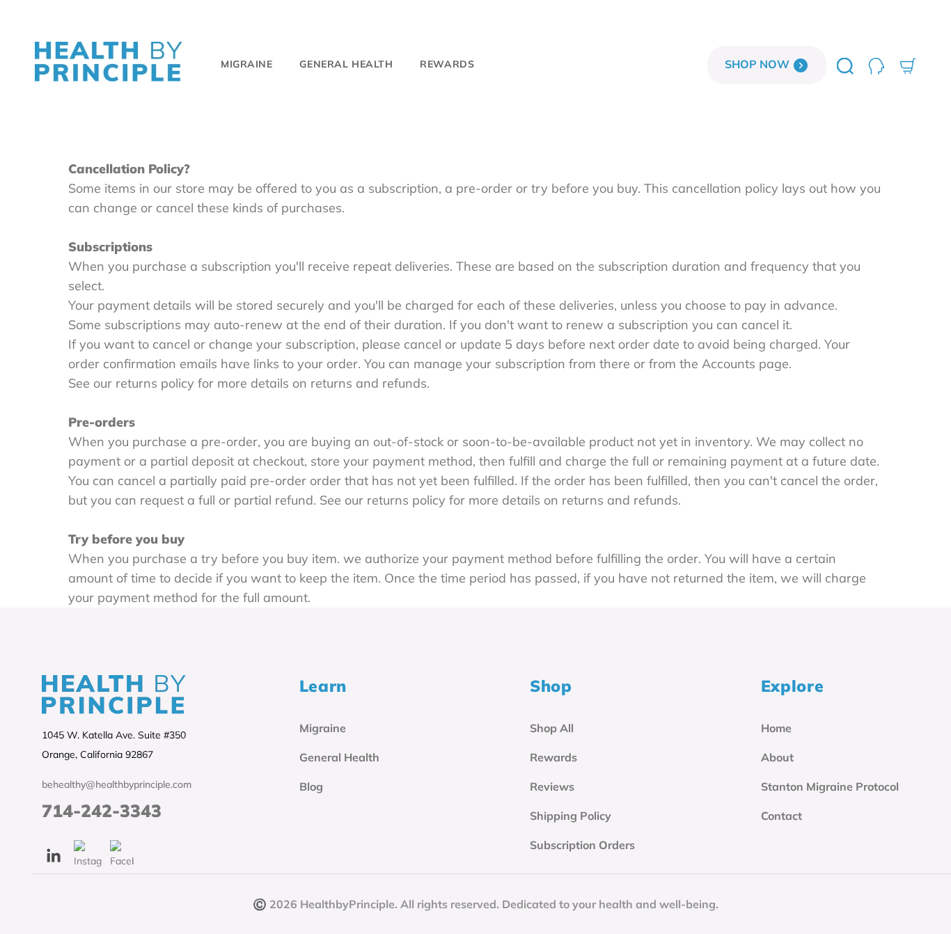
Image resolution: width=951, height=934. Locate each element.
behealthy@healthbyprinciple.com (116, 784)
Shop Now (758, 64)
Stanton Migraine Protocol (830, 786)
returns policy (155, 383)
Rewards (553, 757)
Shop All (552, 728)
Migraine (322, 728)
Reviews (552, 786)
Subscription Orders (582, 845)
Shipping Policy (570, 816)
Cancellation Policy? (129, 169)
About (777, 757)
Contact (781, 816)
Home (776, 728)
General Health (339, 757)
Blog (311, 786)
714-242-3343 (102, 811)
